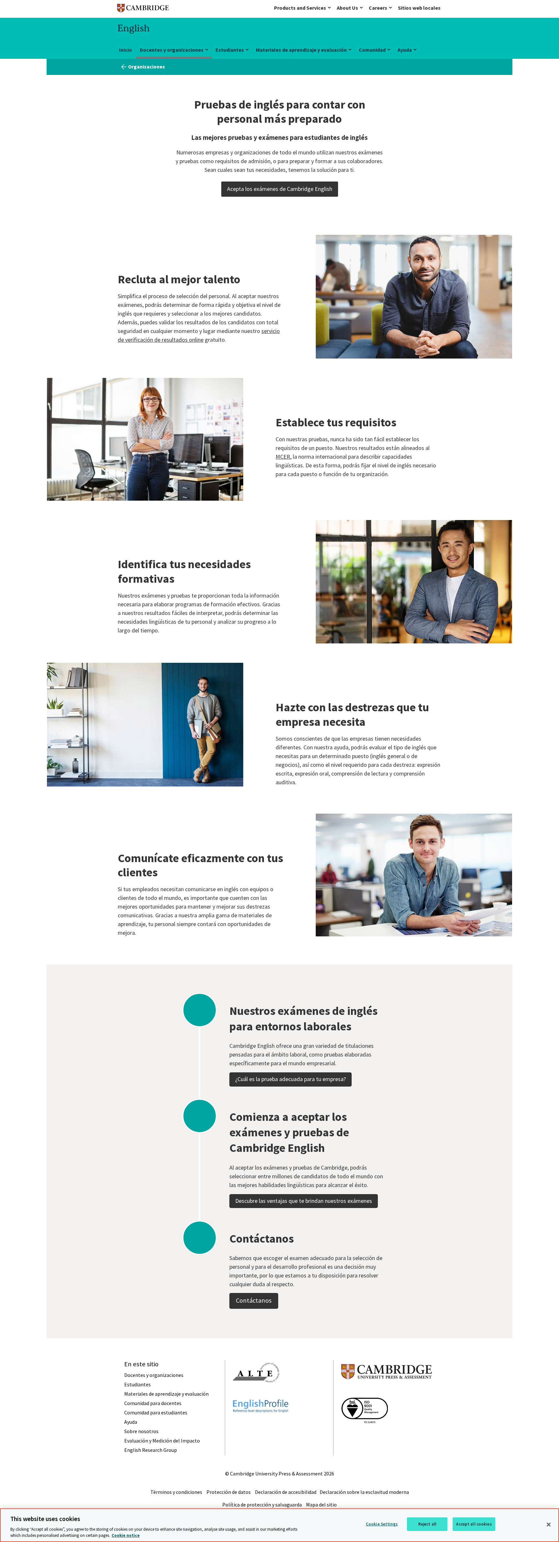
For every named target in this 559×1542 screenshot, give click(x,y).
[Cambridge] (143, 9)
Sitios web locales (419, 8)
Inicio (125, 50)
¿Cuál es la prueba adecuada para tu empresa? (290, 1079)
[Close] (549, 1524)
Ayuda (405, 50)
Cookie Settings (382, 1524)
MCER (283, 456)
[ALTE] (256, 1394)
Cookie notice (126, 1535)
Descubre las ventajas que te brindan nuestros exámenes (303, 1200)
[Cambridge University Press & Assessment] (386, 1392)
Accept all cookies (473, 1524)
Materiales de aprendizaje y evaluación (301, 50)
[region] (279, 1525)
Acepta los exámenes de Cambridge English (279, 189)
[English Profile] (260, 1424)
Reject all (427, 1524)
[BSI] (364, 1435)
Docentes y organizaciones (171, 50)
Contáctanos (253, 1300)
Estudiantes (229, 50)
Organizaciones (146, 66)
